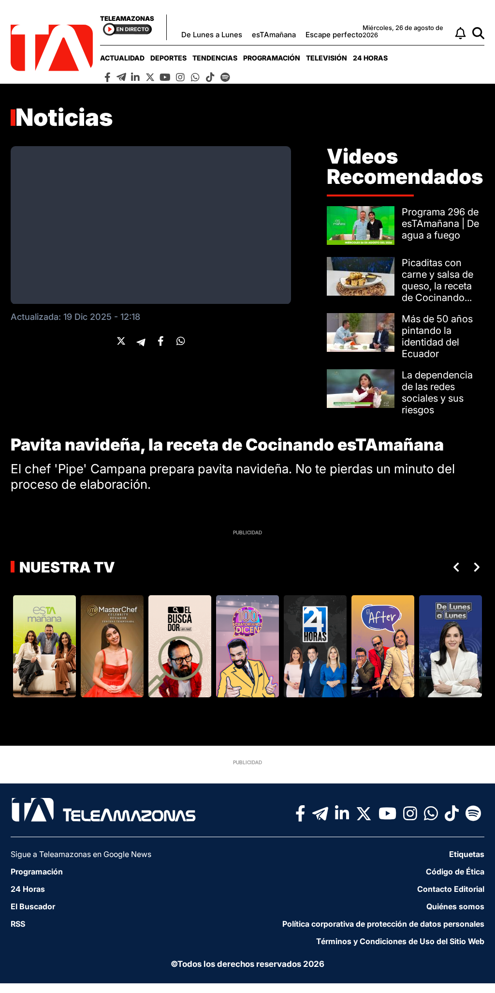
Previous (454, 567)
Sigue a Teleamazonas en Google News (81, 854)
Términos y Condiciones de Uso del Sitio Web (400, 941)
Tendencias (214, 58)
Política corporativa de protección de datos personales (383, 924)
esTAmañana (274, 34)
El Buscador (33, 906)
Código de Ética (455, 871)
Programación (271, 58)
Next (478, 567)
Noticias (64, 117)
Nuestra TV (65, 567)
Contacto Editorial (450, 889)
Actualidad (122, 58)
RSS (18, 924)
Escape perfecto (334, 34)
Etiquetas (466, 854)
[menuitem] (122, 57)
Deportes (168, 58)
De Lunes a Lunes (211, 34)
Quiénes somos (455, 906)
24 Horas (370, 58)
